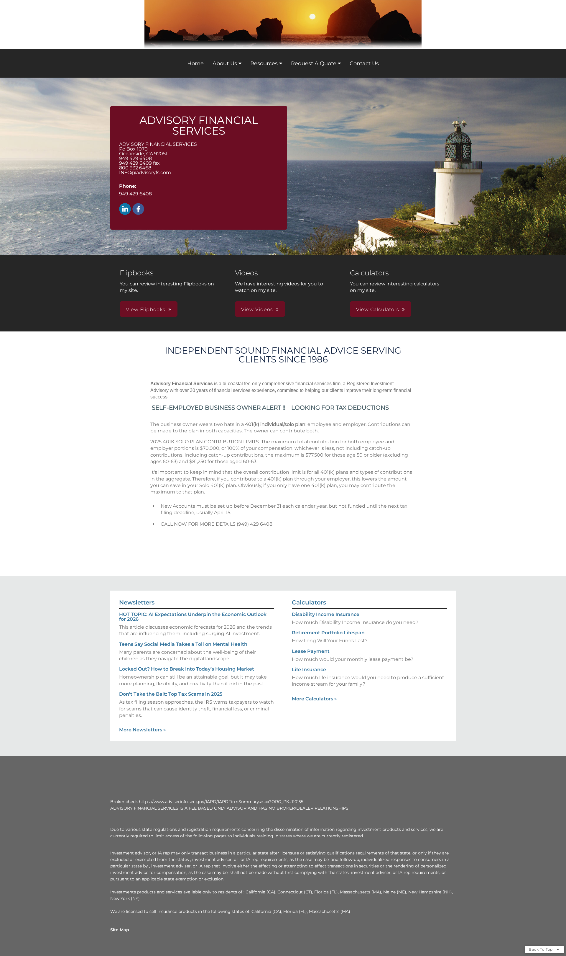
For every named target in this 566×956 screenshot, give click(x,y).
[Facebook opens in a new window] (138, 209)
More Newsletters (142, 730)
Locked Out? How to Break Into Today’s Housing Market (186, 669)
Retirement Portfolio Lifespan (328, 632)
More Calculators (314, 699)
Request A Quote (313, 63)
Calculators (309, 602)
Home (195, 63)
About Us (225, 63)
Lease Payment (311, 651)
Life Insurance (309, 669)
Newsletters (136, 602)
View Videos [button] (257, 309)
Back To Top (541, 949)
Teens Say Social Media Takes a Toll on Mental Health (183, 644)
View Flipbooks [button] (145, 309)
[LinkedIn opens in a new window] (125, 209)
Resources (264, 63)
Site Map (119, 929)
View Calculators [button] (377, 309)
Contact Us (364, 63)
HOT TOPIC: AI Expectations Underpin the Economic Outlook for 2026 (192, 617)
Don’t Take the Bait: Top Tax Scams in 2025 (170, 694)
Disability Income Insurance (325, 614)
